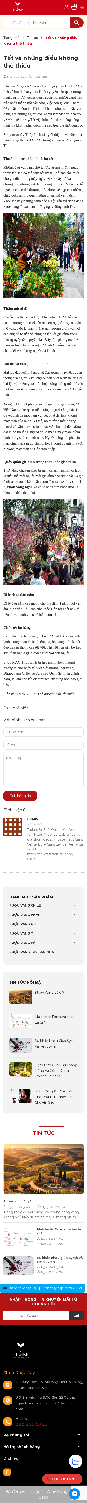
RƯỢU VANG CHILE (25, 905)
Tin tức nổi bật (26, 982)
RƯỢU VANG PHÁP (24, 915)
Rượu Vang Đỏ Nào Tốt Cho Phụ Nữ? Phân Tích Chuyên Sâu (54, 1097)
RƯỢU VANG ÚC (22, 924)
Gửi (76, 1316)
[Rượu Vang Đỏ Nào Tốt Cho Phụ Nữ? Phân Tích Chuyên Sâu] (20, 1095)
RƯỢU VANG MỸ (22, 943)
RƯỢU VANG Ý (21, 933)
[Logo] (18, 7)
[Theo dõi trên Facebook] (7, 1471)
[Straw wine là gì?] (20, 997)
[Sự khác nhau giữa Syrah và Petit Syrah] (20, 1045)
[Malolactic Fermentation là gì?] (20, 1021)
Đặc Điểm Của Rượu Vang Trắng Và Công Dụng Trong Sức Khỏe (56, 1070)
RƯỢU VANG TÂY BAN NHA (31, 952)
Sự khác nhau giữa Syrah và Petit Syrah (60, 1259)
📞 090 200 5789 (62, 1479)
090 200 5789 (31, 1424)
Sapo (43, 1497)
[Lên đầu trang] (78, 1494)
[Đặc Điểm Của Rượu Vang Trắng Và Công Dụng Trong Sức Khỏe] (20, 1069)
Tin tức (44, 1133)
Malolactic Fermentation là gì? (59, 1231)
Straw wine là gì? (49, 992)
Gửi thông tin (20, 796)
